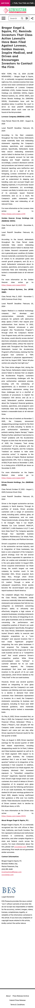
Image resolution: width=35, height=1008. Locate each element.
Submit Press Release (18, 1000)
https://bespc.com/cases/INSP (13, 478)
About (8, 996)
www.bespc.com (8, 875)
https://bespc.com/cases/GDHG (14, 285)
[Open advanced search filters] (26, 18)
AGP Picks (5, 3)
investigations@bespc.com (11, 872)
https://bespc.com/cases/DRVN (14, 816)
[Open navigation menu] (3, 18)
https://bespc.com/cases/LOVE (13, 214)
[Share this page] (32, 18)
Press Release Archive (21, 996)
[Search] (22, 18)
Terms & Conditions (17, 1005)
